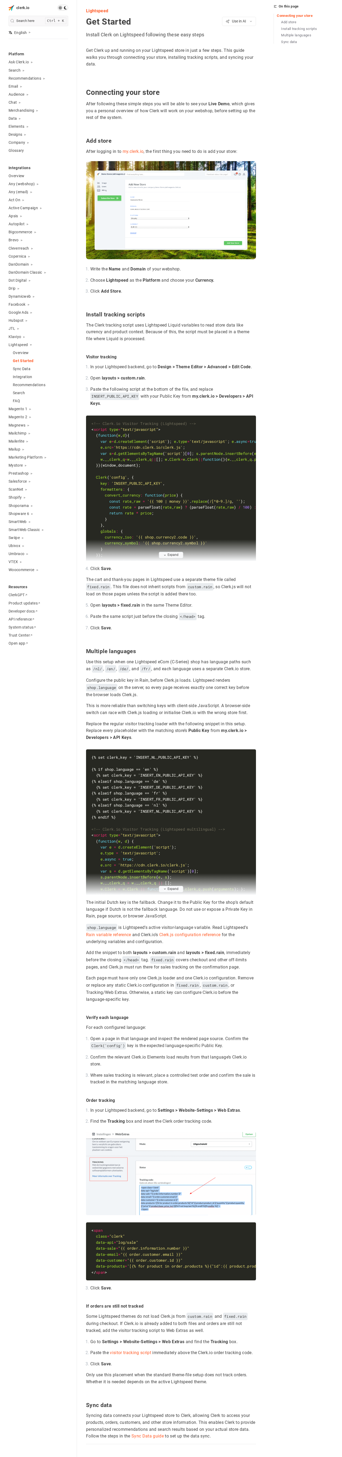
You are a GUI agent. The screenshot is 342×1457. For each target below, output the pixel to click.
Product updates (23, 603)
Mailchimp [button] (17, 433)
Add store (288, 22)
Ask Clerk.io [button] (19, 62)
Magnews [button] (17, 425)
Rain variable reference (108, 934)
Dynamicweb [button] (20, 296)
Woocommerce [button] (21, 570)
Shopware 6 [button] (19, 513)
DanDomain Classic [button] (25, 272)
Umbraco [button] (16, 554)
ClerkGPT (17, 595)
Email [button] (13, 86)
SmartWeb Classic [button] (24, 530)
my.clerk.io (133, 151)
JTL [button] (12, 328)
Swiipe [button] (14, 538)
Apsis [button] (13, 216)
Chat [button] (13, 102)
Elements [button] (17, 126)
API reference (20, 619)
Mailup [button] (14, 449)
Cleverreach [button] (19, 248)
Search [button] (15, 70)
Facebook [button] (17, 304)
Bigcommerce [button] (20, 232)
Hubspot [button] (16, 320)
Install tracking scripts (299, 29)
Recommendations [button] (25, 78)
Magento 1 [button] (18, 409)
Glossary (16, 150)
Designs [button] (15, 134)
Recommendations (29, 385)
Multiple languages (296, 35)
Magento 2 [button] (18, 417)
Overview (17, 176)
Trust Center (19, 635)
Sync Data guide (147, 1436)
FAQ (16, 401)
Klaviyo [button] (15, 337)
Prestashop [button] (19, 473)
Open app (17, 643)
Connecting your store (295, 16)
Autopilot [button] (17, 224)
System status (21, 627)
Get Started (23, 361)
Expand (173, 555)
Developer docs (22, 611)
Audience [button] (17, 94)
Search (19, 393)
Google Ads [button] (18, 312)
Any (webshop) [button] (22, 184)
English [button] (20, 32)
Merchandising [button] (21, 110)
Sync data (289, 42)
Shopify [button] (15, 497)
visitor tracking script (130, 1352)
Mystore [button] (16, 465)
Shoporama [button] (19, 505)
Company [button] (17, 142)
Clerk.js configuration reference (190, 934)
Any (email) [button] (18, 192)
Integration (22, 377)
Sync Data (21, 369)
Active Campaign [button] (23, 208)
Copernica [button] (17, 256)
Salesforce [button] (18, 481)
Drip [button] (12, 288)
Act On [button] (14, 200)
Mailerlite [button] (16, 441)
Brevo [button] (14, 240)
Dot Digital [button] (18, 280)
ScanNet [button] (16, 489)
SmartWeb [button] (18, 522)
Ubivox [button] (14, 546)
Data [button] (13, 118)
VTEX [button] (13, 562)
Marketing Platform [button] (25, 457)
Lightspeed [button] (18, 345)
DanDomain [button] (19, 264)
